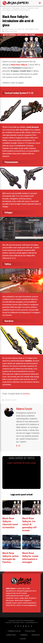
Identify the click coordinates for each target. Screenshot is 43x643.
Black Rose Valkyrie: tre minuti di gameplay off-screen (29, 524)
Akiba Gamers (6, 8)
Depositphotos (30, 620)
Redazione (36, 635)
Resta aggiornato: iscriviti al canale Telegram (20, 35)
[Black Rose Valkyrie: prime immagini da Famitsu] (11, 549)
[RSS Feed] (15, 626)
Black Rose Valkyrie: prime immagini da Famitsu (10, 557)
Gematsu (26, 393)
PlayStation (30, 8)
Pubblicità (23, 635)
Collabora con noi (14, 631)
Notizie (23, 8)
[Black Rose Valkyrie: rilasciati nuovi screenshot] (11, 514)
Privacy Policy (30, 631)
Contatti (23, 639)
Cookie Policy (11, 635)
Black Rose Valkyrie (19, 64)
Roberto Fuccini (9, 29)
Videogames (16, 8)
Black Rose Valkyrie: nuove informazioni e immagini (30, 557)
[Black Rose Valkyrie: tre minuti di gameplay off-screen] (31, 514)
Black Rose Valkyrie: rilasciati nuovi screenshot (10, 523)
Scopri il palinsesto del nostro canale (21, 463)
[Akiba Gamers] (16, 4)
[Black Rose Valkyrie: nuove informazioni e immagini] (31, 549)
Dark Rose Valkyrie (10, 400)
